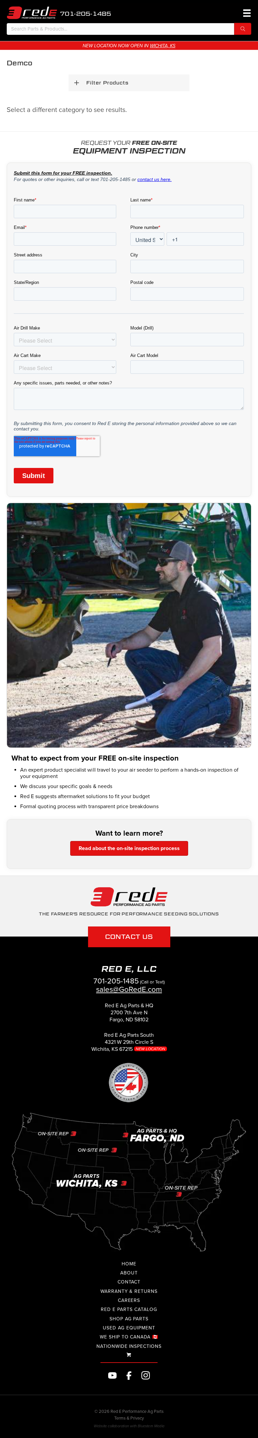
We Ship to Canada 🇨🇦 (129, 1337)
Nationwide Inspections (129, 1346)
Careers (129, 1300)
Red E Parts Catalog (129, 1309)
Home (129, 1264)
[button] (242, 29)
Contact (129, 1282)
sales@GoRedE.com (129, 989)
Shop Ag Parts (129, 1319)
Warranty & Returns (129, 1291)
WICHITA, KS (162, 46)
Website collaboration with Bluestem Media (129, 1426)
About (129, 1273)
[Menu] (246, 12)
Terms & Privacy (129, 1418)
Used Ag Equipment (129, 1328)
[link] (129, 1015)
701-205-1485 (85, 14)
